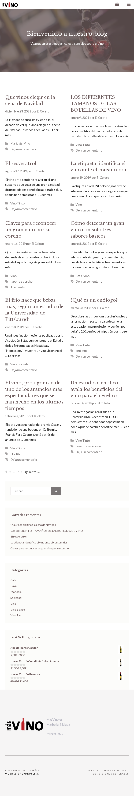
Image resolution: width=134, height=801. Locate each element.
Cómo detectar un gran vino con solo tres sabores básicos (97, 229)
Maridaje (16, 143)
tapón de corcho (21, 281)
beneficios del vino (88, 446)
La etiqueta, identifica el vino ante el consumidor (38, 542)
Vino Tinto (83, 145)
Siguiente (32, 472)
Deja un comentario (23, 149)
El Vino (15, 454)
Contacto (93, 770)
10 (20, 472)
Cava (13, 585)
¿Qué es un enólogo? (94, 300)
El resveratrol (20, 163)
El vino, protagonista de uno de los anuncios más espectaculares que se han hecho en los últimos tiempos (34, 395)
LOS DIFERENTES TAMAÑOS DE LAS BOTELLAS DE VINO (95, 103)
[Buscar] (56, 491)
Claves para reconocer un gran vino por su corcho (30, 229)
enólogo (81, 350)
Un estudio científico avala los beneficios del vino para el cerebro (96, 389)
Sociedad (24, 364)
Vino (27, 143)
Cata (79, 276)
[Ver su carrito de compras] (117, 4)
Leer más (122, 136)
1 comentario (19, 287)
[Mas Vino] (10, 4)
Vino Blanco (17, 609)
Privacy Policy (115, 770)
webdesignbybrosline (22, 773)
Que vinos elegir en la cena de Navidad (33, 524)
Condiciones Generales (110, 773)
